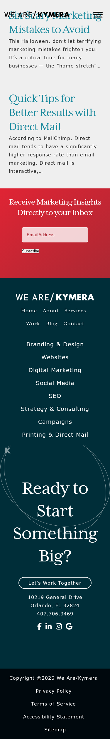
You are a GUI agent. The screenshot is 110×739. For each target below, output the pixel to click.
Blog (51, 324)
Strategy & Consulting (55, 409)
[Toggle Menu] (98, 14)
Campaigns (55, 422)
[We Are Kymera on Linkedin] (48, 626)
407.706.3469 (55, 613)
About (51, 311)
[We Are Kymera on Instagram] (59, 626)
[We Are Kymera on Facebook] (39, 626)
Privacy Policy (54, 691)
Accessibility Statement (53, 716)
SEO (55, 396)
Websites (55, 357)
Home (29, 311)
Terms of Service (53, 704)
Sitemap (55, 729)
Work (33, 324)
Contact (73, 324)
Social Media (55, 383)
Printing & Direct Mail (55, 434)
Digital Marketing (55, 370)
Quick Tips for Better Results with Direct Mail (52, 113)
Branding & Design (55, 344)
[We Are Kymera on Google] (69, 626)
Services (75, 311)
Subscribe (30, 251)
